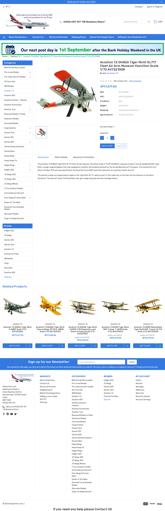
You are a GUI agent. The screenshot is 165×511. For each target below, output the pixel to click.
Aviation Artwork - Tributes (15, 100)
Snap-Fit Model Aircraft (14, 218)
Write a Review (135, 81)
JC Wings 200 (10, 174)
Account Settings (143, 400)
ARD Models (9, 86)
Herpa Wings (9, 156)
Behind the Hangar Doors (102, 37)
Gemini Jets (9, 133)
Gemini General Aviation (14, 147)
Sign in (149, 7)
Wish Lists (140, 393)
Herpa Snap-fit (10, 160)
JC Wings (8, 235)
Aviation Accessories (13, 105)
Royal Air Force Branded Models (14, 208)
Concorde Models (11, 123)
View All (8, 277)
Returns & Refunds (58, 37)
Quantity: (104, 133)
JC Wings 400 (10, 179)
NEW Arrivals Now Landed (14, 68)
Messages (140, 387)
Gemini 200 (9, 142)
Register (158, 7)
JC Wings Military (11, 184)
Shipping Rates (79, 37)
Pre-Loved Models (11, 72)
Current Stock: (107, 127)
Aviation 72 (9, 91)
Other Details (61, 157)
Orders (138, 380)
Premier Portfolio (11, 254)
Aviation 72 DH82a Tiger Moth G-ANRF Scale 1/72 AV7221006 (17, 329)
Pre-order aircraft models (15, 77)
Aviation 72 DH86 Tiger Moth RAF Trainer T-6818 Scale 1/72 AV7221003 (115, 329)
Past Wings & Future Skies (15, 198)
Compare (139, 7)
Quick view (17, 312)
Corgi (6, 263)
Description (43, 157)
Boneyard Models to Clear (14, 114)
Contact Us (38, 37)
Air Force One (9, 81)
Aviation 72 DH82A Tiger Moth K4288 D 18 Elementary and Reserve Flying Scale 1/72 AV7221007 (83, 330)
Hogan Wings (9, 165)
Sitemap (43, 402)
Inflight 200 (9, 170)
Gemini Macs (9, 151)
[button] (82, 49)
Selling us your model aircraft (132, 37)
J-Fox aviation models (13, 188)
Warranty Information (83, 157)
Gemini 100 (9, 137)
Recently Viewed (143, 396)
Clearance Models (11, 119)
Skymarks (8, 268)
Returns (139, 383)
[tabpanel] (17, 319)
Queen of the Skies (12, 202)
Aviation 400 (9, 95)
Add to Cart (14, 346)
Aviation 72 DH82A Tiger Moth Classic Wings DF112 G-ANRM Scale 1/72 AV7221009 (50, 329)
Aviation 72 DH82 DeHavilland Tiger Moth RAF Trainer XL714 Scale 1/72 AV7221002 (148, 329)
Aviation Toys (10, 109)
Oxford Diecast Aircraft (14, 193)
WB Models (8, 259)
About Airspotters (18, 37)
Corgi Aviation (10, 128)
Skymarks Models (11, 214)
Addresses (140, 390)
